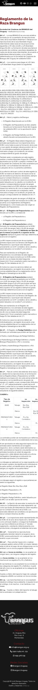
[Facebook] (21, 3)
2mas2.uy (26, 686)
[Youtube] (24, 3)
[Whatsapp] (31, 3)
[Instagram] (28, 3)
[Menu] (35, 3)
